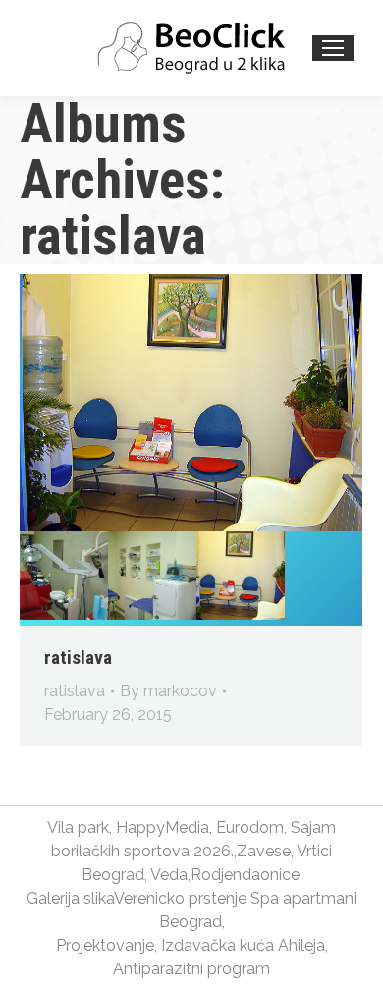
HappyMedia (162, 827)
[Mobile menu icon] (333, 48)
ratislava (78, 657)
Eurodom (250, 827)
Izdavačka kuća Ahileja (243, 945)
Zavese (264, 851)
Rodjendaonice (245, 874)
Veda (169, 874)
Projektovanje (105, 945)
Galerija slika (70, 898)
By (168, 691)
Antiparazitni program (191, 969)
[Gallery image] (191, 402)
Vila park (78, 827)
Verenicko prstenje (180, 898)
